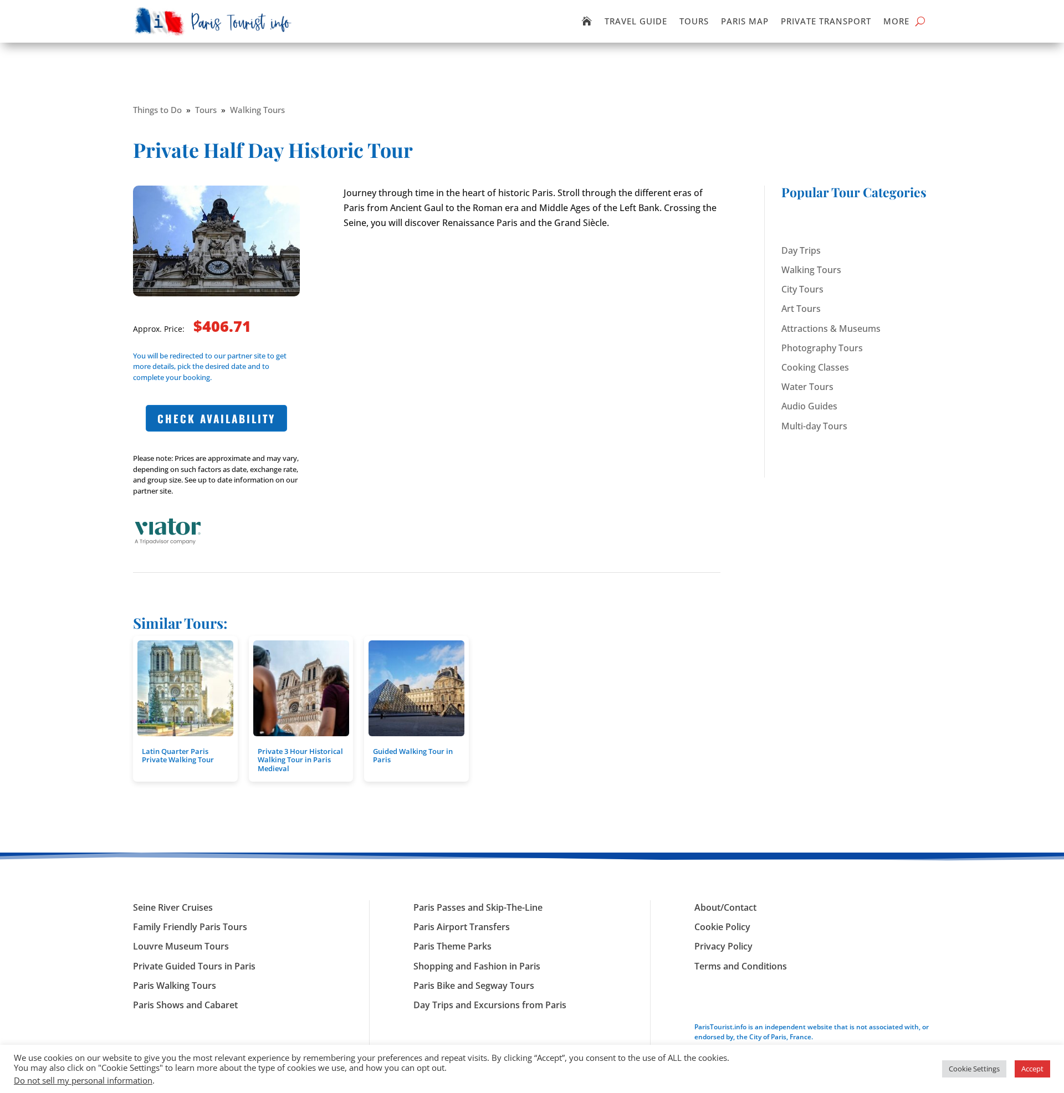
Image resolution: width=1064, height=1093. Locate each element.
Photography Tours (822, 348)
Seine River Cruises (173, 907)
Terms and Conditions (740, 966)
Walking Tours (257, 109)
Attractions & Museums (831, 328)
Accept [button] (1032, 1069)
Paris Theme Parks (452, 946)
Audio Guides (809, 406)
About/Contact (725, 907)
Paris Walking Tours (174, 985)
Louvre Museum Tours (181, 946)
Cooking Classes (815, 367)
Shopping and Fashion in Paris (476, 966)
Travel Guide (636, 21)
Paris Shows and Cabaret (185, 1005)
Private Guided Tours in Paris (194, 966)
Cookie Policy (722, 927)
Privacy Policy (723, 946)
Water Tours (807, 387)
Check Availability (216, 418)
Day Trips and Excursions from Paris (489, 1005)
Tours (694, 21)
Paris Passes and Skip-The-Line (478, 907)
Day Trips (801, 250)
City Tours (802, 289)
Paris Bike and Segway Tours (473, 985)
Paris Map (745, 21)
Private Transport (826, 21)
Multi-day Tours (814, 426)
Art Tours (801, 308)
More (896, 21)
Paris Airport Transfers (461, 927)
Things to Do (157, 109)
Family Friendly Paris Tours (190, 927)
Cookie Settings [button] (974, 1069)
